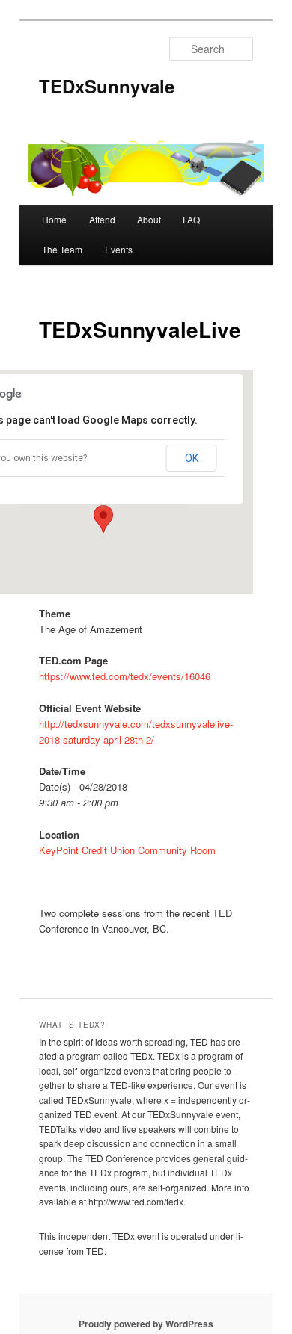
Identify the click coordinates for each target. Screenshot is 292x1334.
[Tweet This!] (162, 966)
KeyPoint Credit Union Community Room (127, 850)
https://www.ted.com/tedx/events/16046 (124, 676)
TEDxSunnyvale (106, 86)
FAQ (191, 219)
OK (191, 458)
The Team (62, 249)
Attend (102, 219)
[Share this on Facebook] (117, 966)
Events (119, 249)
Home (54, 219)
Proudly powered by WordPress (146, 1323)
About (149, 219)
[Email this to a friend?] (72, 966)
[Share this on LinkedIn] (207, 966)
